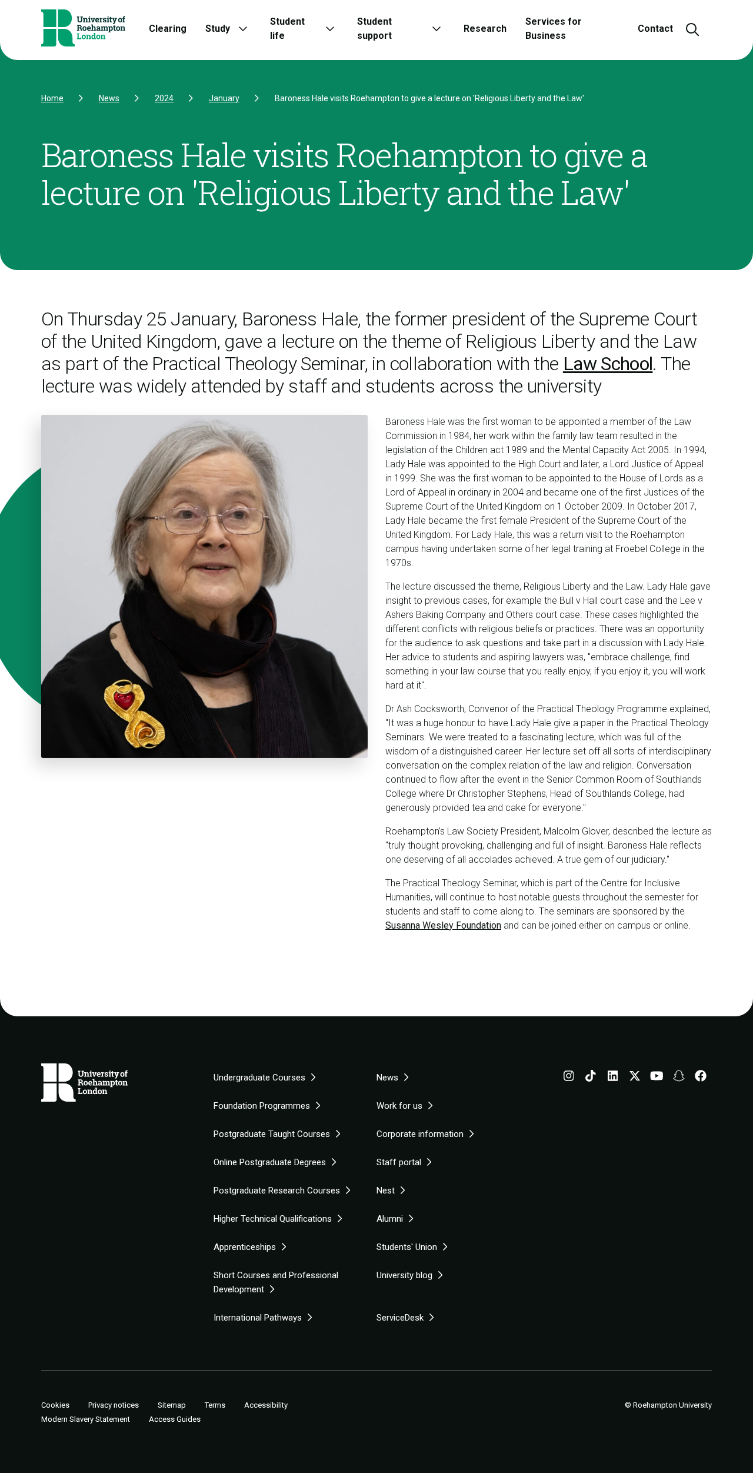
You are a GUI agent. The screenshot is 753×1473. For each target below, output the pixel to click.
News (109, 98)
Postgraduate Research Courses (277, 1190)
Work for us (399, 1105)
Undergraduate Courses (259, 1077)
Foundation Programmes (262, 1105)
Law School (608, 364)
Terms (215, 1405)
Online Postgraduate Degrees (270, 1162)
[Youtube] (657, 1078)
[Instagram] (569, 1078)
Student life (287, 28)
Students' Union (406, 1247)
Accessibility (266, 1405)
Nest (385, 1190)
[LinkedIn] (613, 1078)
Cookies (55, 1405)
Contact (655, 28)
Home (52, 98)
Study (217, 28)
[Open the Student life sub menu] (330, 28)
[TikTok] (590, 1078)
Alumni (389, 1218)
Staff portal (398, 1162)
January (224, 98)
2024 (164, 98)
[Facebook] (701, 1078)
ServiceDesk (400, 1317)
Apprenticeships (245, 1247)
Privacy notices (113, 1405)
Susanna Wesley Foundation (443, 925)
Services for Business (553, 28)
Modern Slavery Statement (85, 1419)
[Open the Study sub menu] (243, 28)
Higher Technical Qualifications (273, 1218)
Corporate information (420, 1134)
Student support (374, 28)
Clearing (167, 28)
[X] (635, 1078)
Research (485, 28)
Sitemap (172, 1405)
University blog (404, 1275)
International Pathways (258, 1317)
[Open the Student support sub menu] (436, 28)
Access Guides (175, 1419)
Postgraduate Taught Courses (272, 1134)
